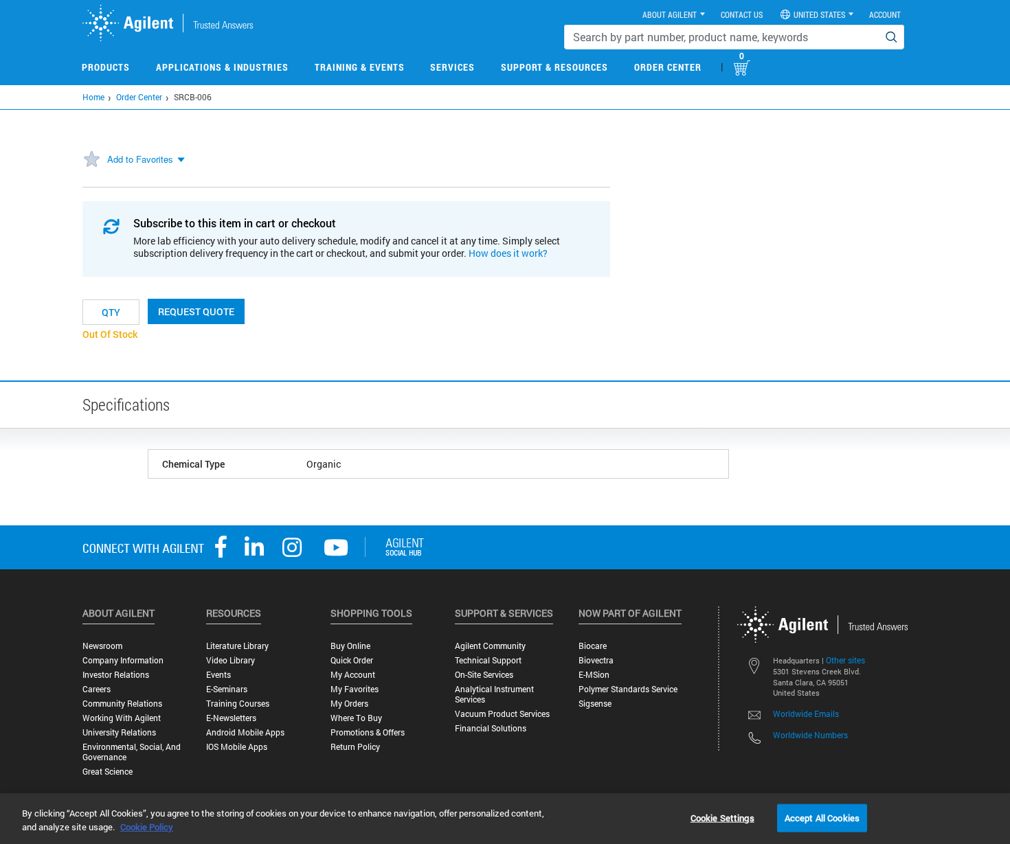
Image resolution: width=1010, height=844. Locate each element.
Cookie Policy (146, 827)
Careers (96, 689)
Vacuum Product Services (502, 714)
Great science (107, 771)
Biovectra (596, 660)
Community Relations (122, 703)
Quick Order (351, 660)
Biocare (593, 646)
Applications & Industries (222, 66)
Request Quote (196, 311)
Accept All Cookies (822, 817)
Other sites (845, 659)
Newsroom (102, 646)
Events (218, 675)
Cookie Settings (722, 817)
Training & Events (360, 66)
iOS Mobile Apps (236, 747)
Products (106, 66)
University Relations (119, 732)
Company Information (123, 660)
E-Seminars (226, 689)
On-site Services (484, 675)
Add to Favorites (140, 159)
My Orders (349, 703)
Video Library (230, 660)
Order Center (668, 66)
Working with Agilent (121, 718)
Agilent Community (490, 646)
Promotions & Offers (367, 732)
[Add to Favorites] (91, 160)
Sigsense (595, 703)
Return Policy (355, 747)
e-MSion (594, 675)
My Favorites (354, 689)
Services (452, 66)
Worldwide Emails (806, 713)
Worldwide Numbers (810, 734)
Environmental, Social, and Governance (131, 752)
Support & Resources (554, 66)
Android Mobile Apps (245, 732)
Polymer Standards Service (628, 689)
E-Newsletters (231, 718)
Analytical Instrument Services (494, 694)
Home (93, 96)
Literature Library (237, 646)
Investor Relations (115, 675)
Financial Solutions (490, 728)
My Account (352, 675)
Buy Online (350, 646)
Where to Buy (356, 718)
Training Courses (237, 703)
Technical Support (488, 660)
